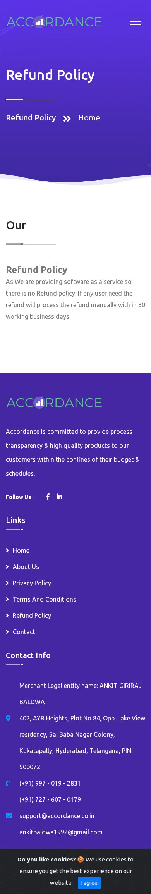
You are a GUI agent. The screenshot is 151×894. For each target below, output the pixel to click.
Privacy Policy (32, 582)
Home (89, 117)
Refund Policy (32, 615)
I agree (89, 883)
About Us (26, 566)
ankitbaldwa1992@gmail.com (61, 832)
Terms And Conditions (44, 599)
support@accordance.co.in (56, 815)
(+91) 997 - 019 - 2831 (50, 783)
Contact (24, 631)
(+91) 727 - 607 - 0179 (50, 799)
